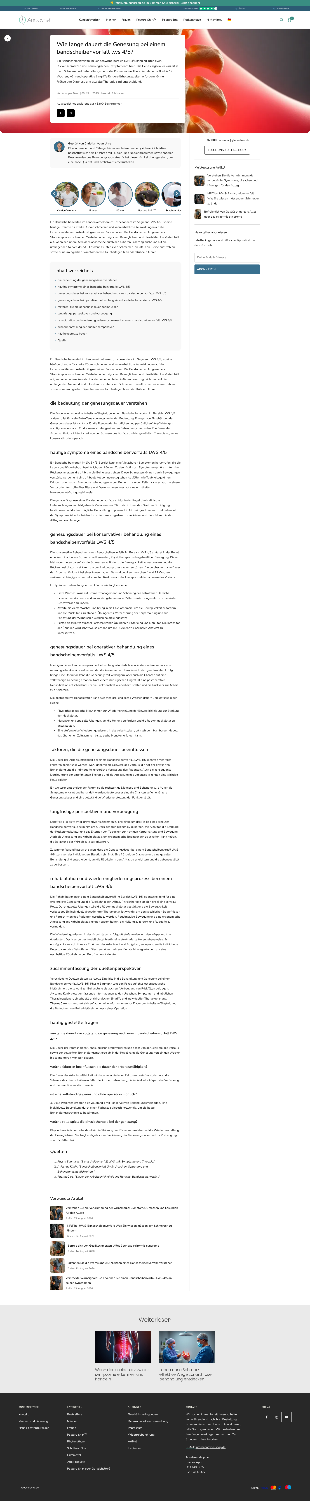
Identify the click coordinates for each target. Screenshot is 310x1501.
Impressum (135, 1428)
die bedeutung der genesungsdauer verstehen (86, 280)
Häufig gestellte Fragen (34, 1428)
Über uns (242, 8)
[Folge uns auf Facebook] (267, 1417)
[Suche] (281, 19)
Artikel (132, 1442)
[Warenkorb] (289, 20)
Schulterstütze (76, 1448)
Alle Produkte (76, 1462)
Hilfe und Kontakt (283, 8)
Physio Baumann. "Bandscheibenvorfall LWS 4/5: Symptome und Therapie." (106, 1162)
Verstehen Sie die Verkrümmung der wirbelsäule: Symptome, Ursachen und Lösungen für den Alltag (232, 180)
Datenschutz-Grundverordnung (148, 1421)
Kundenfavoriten (89, 20)
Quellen (61, 340)
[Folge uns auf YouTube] (286, 1417)
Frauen (126, 20)
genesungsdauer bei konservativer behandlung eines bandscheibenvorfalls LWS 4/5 (110, 293)
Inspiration (135, 1448)
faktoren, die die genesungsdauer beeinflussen (86, 307)
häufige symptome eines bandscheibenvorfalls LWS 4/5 (92, 287)
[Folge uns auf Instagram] (276, 1417)
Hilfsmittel (74, 1455)
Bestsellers (74, 1414)
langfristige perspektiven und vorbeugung (83, 314)
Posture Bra (170, 20)
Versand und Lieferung (33, 1421)
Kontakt (24, 1414)
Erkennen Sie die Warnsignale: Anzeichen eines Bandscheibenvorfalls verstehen (119, 1263)
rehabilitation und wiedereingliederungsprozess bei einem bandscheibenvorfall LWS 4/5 (113, 320)
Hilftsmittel (214, 20)
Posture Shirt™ (146, 20)
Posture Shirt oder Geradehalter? (88, 1469)
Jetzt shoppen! (190, 3)
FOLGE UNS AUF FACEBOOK (227, 150)
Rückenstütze (192, 20)
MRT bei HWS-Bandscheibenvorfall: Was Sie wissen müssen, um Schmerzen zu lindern (233, 198)
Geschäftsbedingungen (143, 1414)
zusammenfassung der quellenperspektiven (84, 327)
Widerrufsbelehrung (141, 1435)
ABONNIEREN (206, 269)
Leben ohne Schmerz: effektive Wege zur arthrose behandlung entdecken (185, 1374)
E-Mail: (206, 1447)
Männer (111, 20)
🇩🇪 (229, 20)
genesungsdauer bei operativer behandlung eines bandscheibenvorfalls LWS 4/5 (108, 300)
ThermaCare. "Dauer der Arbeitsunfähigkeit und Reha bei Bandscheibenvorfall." (108, 1177)
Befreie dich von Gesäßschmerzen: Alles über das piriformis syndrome (113, 1246)
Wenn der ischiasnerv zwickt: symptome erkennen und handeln (122, 1374)
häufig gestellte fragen (71, 334)
